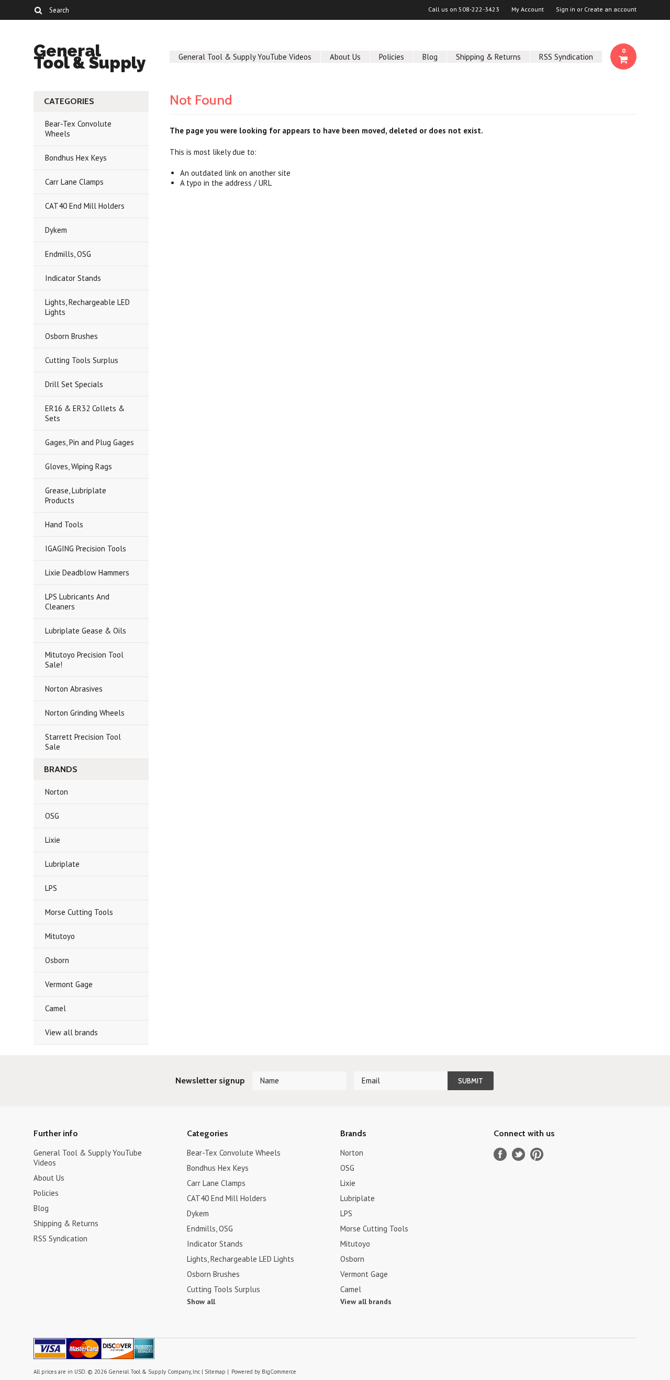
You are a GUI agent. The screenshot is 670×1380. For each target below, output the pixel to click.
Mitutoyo (60, 936)
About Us (345, 57)
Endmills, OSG (68, 254)
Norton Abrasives (74, 689)
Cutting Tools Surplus (81, 360)
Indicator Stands (73, 278)
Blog (430, 57)
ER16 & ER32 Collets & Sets (85, 413)
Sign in (565, 9)
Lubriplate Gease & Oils (85, 631)
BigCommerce (279, 1371)
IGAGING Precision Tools (85, 548)
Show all (201, 1301)
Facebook (500, 1154)
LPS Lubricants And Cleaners (77, 602)
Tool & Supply (90, 58)
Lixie (52, 840)
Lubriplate (62, 864)
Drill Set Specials (74, 384)
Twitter (518, 1154)
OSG (52, 816)
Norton (56, 792)
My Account (527, 9)
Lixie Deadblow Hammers (87, 573)
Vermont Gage (69, 984)
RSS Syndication (566, 57)
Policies (391, 57)
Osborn (57, 960)
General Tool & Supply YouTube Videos (244, 57)
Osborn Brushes (71, 336)
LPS (51, 888)
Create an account (610, 9)
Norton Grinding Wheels (85, 713)
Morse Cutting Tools (79, 912)
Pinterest (536, 1154)
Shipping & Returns (488, 57)
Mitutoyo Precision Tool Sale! (84, 660)
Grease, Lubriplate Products (75, 495)
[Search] (38, 10)
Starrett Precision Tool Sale (83, 742)
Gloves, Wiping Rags (78, 466)
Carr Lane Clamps (74, 182)
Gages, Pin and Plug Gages (89, 442)
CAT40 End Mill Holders (85, 206)
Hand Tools (64, 524)
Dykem (56, 230)
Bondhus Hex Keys (76, 158)
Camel (55, 1008)
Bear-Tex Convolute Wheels (78, 129)
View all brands (71, 1032)
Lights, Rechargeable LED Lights (87, 307)
